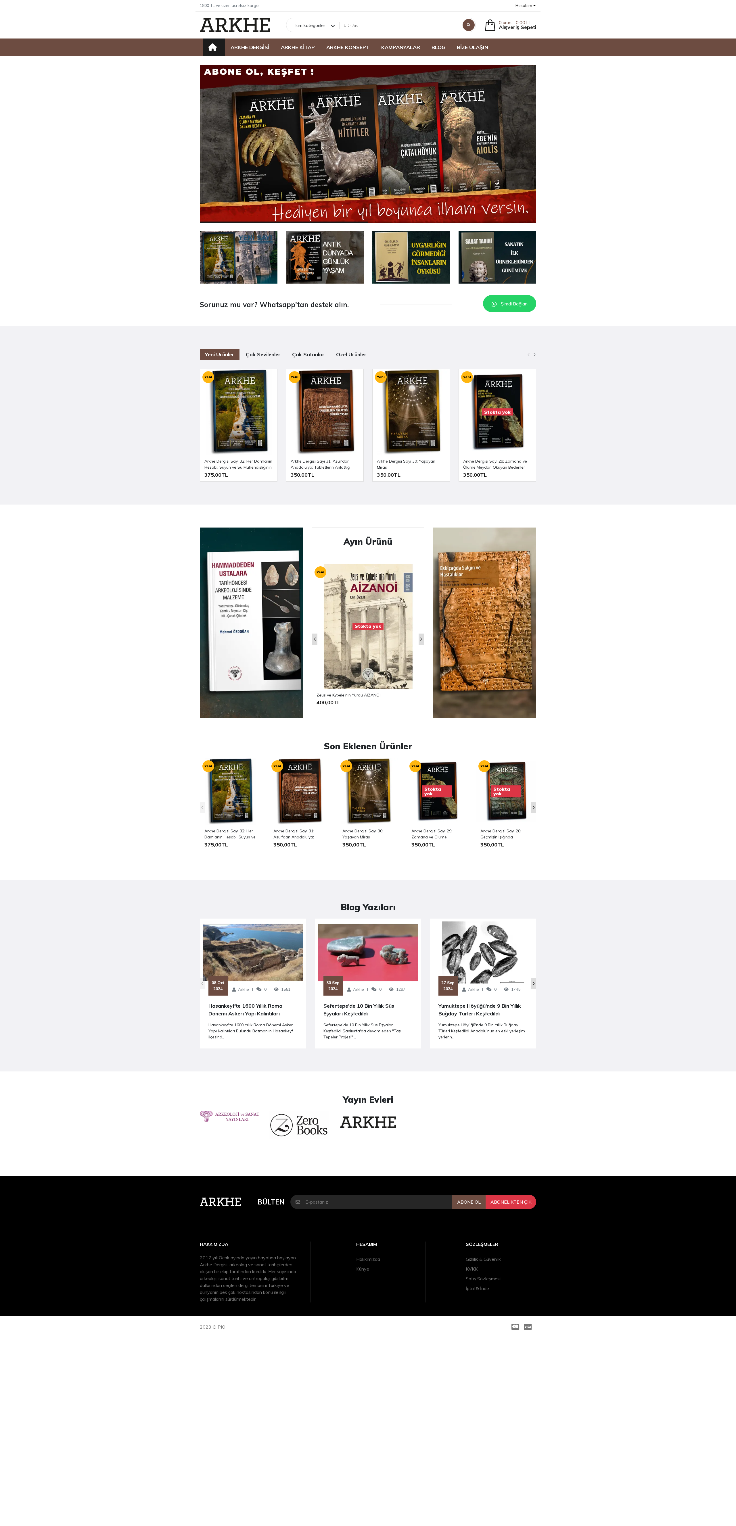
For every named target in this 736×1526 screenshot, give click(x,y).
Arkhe (243, 989)
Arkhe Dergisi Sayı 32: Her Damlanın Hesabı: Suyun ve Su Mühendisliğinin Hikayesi (238, 464)
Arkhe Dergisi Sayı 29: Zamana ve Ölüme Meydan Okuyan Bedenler (495, 464)
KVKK (472, 1269)
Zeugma (325, 695)
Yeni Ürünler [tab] (219, 354)
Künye (362, 1269)
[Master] (514, 1327)
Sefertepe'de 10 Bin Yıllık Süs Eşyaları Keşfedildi (358, 1009)
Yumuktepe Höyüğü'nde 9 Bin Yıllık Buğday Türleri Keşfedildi (479, 1009)
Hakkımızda (368, 1259)
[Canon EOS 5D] (484, 623)
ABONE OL (469, 1202)
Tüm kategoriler (309, 25)
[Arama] (469, 25)
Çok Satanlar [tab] (308, 354)
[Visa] (529, 1327)
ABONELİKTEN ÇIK (510, 1202)
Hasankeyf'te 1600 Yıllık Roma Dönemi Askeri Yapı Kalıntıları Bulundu (245, 1009)
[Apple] (238, 257)
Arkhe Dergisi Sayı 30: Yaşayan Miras (406, 464)
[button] (525, 5)
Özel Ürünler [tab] (351, 354)
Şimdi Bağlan (514, 304)
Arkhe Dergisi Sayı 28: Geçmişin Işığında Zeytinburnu (500, 834)
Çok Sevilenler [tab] (263, 354)
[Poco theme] (235, 25)
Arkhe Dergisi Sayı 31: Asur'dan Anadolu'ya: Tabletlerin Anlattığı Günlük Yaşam (320, 464)
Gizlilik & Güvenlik (483, 1259)
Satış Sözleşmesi (483, 1278)
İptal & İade (477, 1288)
